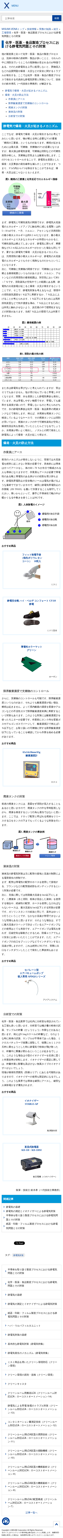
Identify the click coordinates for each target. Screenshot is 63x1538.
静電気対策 (18, 1255)
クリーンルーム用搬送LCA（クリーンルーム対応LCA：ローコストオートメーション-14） (32, 1394)
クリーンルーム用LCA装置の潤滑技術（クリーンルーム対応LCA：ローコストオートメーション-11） (32, 1438)
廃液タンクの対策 (17, 107)
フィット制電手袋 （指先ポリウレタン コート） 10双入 (31, 558)
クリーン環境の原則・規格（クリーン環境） (31, 1374)
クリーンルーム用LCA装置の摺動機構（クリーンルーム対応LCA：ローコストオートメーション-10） (32, 1454)
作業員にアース (16, 99)
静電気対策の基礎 (17, 1334)
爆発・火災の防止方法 (17, 95)
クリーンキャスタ (17, 1383)
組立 (56, 29)
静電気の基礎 (13, 1207)
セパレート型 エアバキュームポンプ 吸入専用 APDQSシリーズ (31, 973)
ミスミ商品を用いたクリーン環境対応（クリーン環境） (32, 1363)
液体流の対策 (15, 111)
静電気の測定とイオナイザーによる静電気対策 (30, 1211)
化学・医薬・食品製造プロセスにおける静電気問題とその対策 (32, 1283)
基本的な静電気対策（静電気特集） (26, 1343)
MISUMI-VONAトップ (13, 29)
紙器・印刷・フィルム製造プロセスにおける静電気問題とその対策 (32, 1226)
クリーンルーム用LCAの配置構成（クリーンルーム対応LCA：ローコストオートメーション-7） (32, 1502)
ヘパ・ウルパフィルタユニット (24, 1325)
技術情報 (31, 29)
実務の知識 (45, 29)
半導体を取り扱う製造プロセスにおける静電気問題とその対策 (32, 1217)
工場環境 (6, 32)
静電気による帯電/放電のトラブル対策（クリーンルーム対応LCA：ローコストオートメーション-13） (33, 1409)
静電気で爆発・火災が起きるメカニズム (26, 90)
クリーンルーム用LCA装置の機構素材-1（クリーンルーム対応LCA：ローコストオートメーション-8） (32, 1486)
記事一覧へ (31, 1512)
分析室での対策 (16, 116)
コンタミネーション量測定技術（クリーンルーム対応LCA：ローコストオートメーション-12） (33, 1423)
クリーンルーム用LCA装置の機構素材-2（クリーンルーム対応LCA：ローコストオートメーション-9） (32, 1470)
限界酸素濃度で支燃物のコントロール (28, 103)
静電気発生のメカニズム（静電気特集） (29, 1352)
